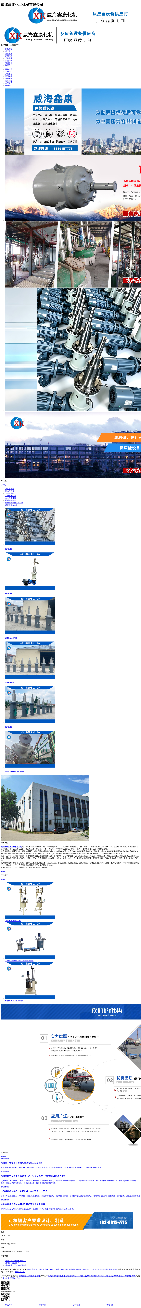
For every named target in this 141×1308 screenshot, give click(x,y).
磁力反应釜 (9, 491)
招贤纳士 (8, 61)
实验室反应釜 (10, 496)
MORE (3, 485)
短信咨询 (42, 1305)
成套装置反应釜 (11, 505)
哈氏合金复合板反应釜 (14, 503)
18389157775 (20, 1272)
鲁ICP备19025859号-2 (11, 1278)
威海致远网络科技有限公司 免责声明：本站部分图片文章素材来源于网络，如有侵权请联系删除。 (86, 1276)
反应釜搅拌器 (10, 498)
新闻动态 (8, 56)
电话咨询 (8, 1305)
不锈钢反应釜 (10, 500)
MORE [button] (3, 871)
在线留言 (8, 63)
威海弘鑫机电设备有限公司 (15, 1261)
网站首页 (8, 49)
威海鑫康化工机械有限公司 (15, 1265)
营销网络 (8, 58)
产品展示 (8, 54)
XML (134, 1276)
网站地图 (128, 1276)
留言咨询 (76, 1305)
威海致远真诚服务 (12, 1263)
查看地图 (109, 1305)
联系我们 (8, 65)
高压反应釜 (9, 489)
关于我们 (8, 51)
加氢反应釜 (9, 493)
